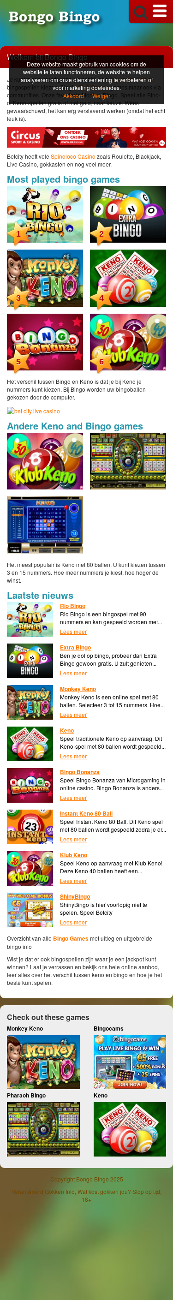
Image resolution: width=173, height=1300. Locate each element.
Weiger (101, 96)
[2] (128, 213)
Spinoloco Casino (73, 156)
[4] (128, 277)
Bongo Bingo (92, 1179)
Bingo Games (71, 938)
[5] (45, 341)
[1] (45, 213)
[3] (45, 277)
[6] (128, 341)
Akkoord (73, 96)
